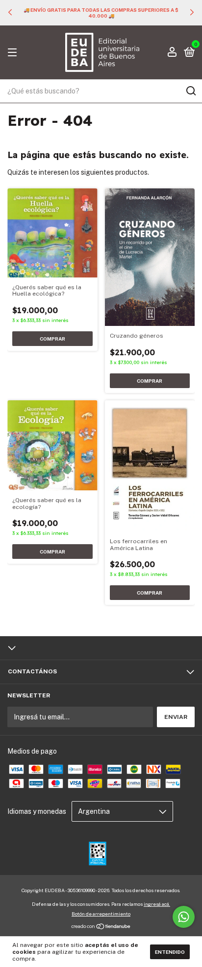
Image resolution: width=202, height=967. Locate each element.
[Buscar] (190, 91)
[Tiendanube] (101, 927)
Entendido (170, 952)
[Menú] (14, 53)
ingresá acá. (157, 904)
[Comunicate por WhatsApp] (184, 917)
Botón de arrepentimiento (101, 914)
